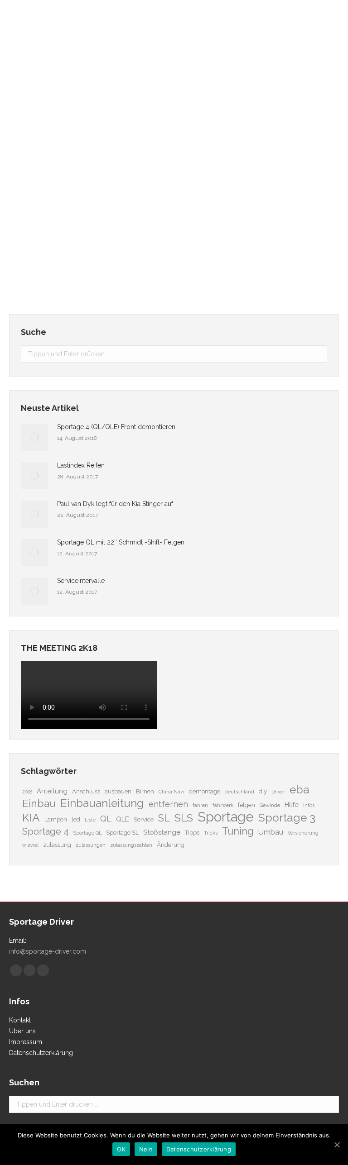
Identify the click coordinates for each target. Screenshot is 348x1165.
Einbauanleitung (102, 803)
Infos (308, 805)
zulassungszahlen (131, 845)
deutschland (239, 791)
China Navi (171, 791)
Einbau (39, 803)
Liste (90, 819)
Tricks (211, 833)
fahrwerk (223, 805)
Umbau (270, 831)
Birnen (145, 791)
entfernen (168, 804)
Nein (146, 1149)
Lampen (55, 819)
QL (105, 818)
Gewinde (270, 805)
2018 (27, 791)
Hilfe (292, 805)
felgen (246, 805)
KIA (31, 817)
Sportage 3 (286, 817)
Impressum (25, 1042)
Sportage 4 (45, 831)
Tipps (192, 832)
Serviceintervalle (81, 580)
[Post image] (34, 437)
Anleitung (52, 791)
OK (121, 1149)
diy (263, 791)
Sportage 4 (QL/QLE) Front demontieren (116, 426)
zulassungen (91, 845)
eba (299, 789)
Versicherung (303, 833)
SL (164, 818)
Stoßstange (161, 832)
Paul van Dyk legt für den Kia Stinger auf (115, 503)
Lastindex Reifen (54, 211)
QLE (122, 819)
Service (144, 819)
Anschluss (86, 791)
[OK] (336, 1144)
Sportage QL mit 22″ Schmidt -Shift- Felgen (120, 542)
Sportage (226, 817)
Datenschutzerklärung (41, 1052)
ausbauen (118, 791)
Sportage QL (87, 833)
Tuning (238, 831)
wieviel (30, 845)
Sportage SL (122, 832)
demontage (204, 791)
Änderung (170, 844)
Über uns (22, 1031)
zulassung (57, 844)
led (76, 819)
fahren (200, 805)
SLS (183, 817)
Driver (278, 791)
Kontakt (20, 1020)
